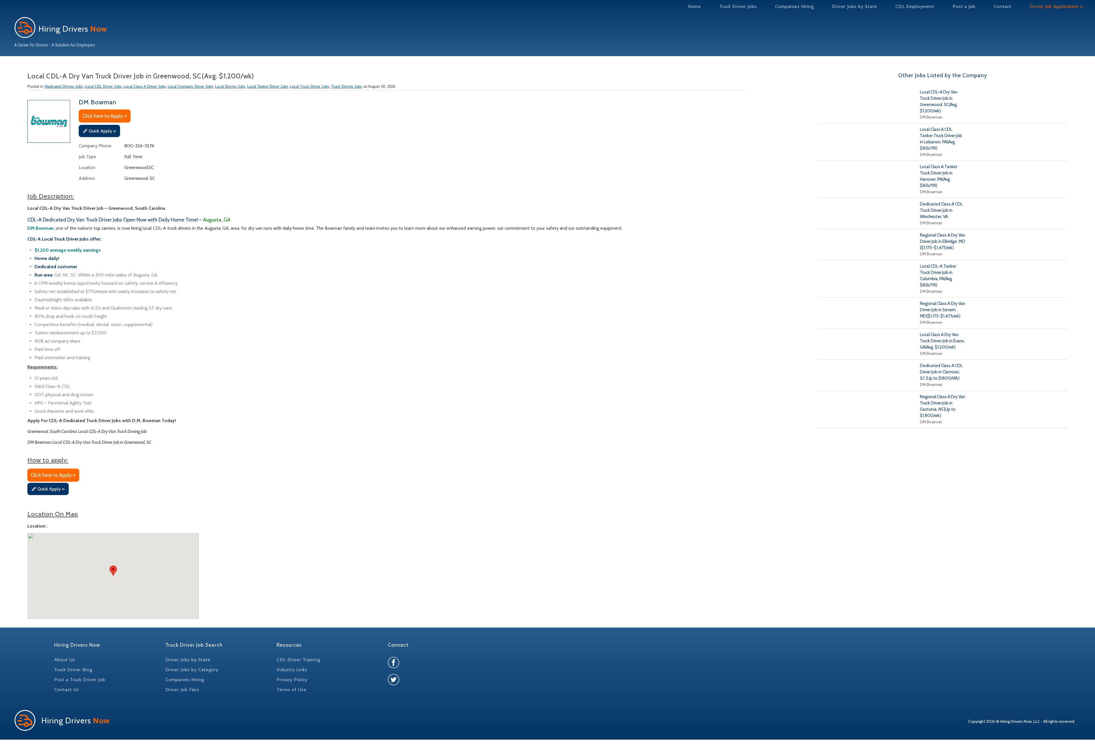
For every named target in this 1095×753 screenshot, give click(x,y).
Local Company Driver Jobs (190, 86)
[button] (113, 570)
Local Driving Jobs (230, 86)
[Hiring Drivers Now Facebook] (393, 666)
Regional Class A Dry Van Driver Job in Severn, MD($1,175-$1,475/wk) (942, 310)
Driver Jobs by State (854, 6)
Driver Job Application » (1056, 6)
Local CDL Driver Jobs (103, 86)
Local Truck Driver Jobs (309, 86)
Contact (1002, 6)
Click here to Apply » (104, 116)
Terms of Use (292, 689)
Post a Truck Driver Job (79, 679)
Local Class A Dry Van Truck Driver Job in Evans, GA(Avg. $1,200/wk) (942, 341)
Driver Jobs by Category (191, 669)
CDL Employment (914, 6)
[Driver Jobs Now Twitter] (393, 684)
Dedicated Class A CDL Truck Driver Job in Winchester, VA (941, 210)
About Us (64, 659)
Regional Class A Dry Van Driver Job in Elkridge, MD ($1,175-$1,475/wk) (942, 241)
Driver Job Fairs (182, 689)
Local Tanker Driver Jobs (267, 86)
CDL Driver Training (298, 659)
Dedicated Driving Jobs (64, 86)
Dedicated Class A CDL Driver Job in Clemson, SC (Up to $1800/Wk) (941, 372)
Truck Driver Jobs (738, 6)
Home (694, 6)
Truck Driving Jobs (346, 86)
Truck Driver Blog (73, 669)
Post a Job (964, 6)
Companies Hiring (794, 6)
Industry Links (292, 669)
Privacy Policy (292, 679)
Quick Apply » (102, 131)
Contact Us (66, 689)
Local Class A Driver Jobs (144, 86)
